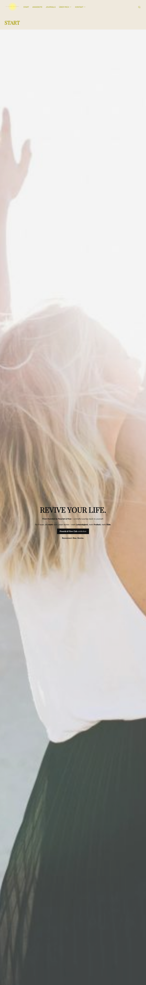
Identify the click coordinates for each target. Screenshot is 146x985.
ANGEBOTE (37, 7)
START (26, 7)
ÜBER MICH (64, 7)
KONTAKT (79, 7)
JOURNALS (51, 7)
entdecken (73, 531)
